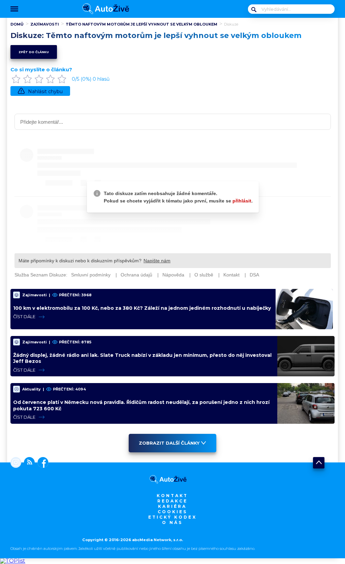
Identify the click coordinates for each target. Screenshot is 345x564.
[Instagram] (15, 463)
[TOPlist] (12, 561)
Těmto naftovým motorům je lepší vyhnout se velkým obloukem (141, 24)
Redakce (172, 500)
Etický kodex (172, 517)
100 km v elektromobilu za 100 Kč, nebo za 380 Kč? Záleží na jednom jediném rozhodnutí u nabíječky (142, 308)
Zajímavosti (44, 24)
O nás (172, 522)
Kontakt (172, 495)
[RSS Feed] (28, 463)
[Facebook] (42, 463)
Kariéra (172, 506)
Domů (17, 24)
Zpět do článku (34, 52)
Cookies (172, 511)
